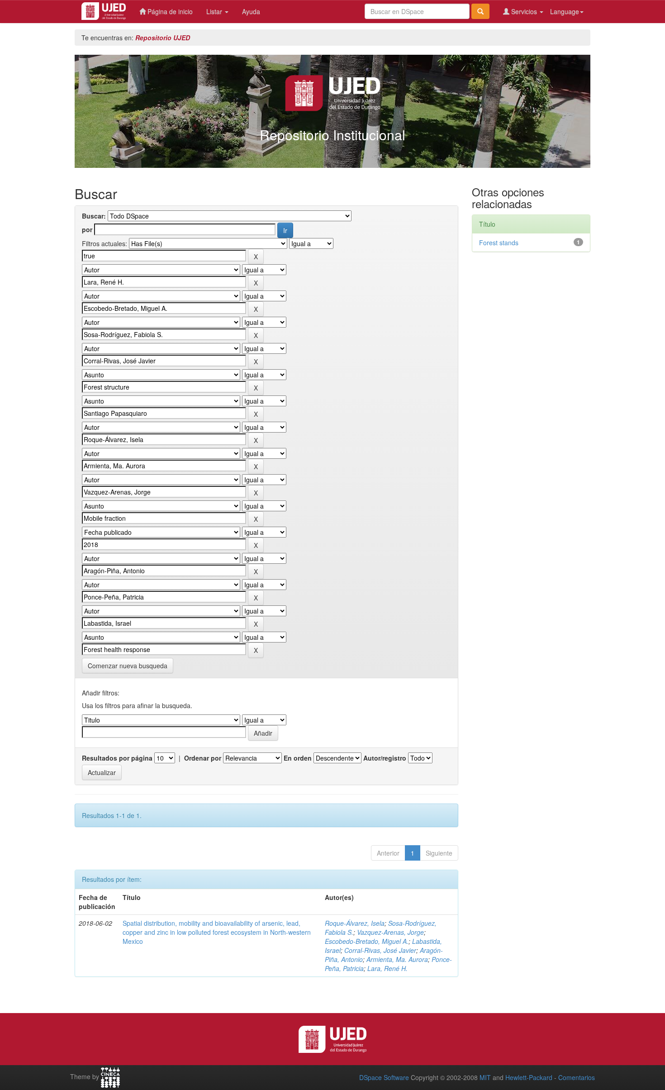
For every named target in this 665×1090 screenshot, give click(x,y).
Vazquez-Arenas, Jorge (390, 932)
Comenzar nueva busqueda (127, 665)
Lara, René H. (387, 968)
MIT (485, 1077)
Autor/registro (384, 757)
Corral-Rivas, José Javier (380, 950)
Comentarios (576, 1077)
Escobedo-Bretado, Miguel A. (366, 941)
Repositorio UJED (162, 37)
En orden (298, 757)
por (87, 229)
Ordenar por (202, 757)
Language (564, 11)
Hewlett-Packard (528, 1077)
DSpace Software (384, 1077)
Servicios (524, 11)
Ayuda (251, 11)
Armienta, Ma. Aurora (397, 959)
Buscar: (94, 215)
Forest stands (498, 242)
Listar (215, 11)
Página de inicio (169, 11)
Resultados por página (117, 757)
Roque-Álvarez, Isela (355, 923)
